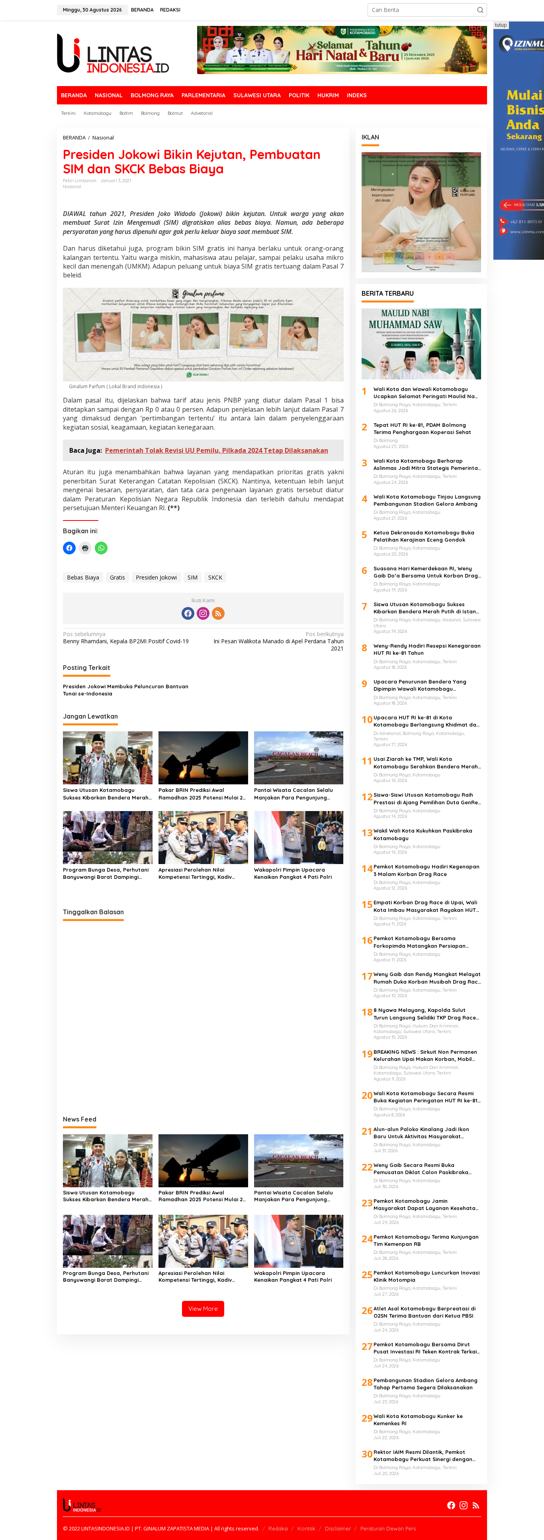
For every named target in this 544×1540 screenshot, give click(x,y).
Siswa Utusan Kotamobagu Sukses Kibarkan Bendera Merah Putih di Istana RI (106, 794)
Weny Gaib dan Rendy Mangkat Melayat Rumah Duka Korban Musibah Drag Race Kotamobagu (427, 978)
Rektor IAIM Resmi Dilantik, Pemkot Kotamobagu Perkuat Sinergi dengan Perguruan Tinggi (423, 1456)
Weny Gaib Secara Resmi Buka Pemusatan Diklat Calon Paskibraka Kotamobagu (421, 1169)
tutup (501, 25)
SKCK (215, 577)
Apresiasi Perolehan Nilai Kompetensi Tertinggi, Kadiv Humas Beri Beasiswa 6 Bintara (200, 873)
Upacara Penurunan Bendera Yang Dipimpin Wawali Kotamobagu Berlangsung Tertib (420, 685)
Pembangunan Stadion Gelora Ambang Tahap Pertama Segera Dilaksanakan (425, 1384)
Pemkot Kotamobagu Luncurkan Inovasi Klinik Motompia (426, 1276)
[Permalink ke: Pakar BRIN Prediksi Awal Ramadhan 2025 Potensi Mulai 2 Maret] (203, 757)
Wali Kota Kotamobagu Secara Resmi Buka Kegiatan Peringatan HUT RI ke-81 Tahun (425, 1097)
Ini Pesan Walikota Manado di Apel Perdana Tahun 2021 (278, 641)
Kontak (306, 1528)
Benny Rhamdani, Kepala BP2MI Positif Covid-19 (126, 638)
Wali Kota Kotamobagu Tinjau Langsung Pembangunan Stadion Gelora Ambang (427, 500)
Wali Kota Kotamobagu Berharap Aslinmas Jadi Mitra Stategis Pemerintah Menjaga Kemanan (427, 464)
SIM (193, 577)
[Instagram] (203, 613)
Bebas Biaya (83, 577)
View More (203, 1308)
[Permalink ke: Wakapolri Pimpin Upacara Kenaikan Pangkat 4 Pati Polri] (299, 837)
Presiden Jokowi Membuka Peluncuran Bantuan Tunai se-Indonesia (125, 690)
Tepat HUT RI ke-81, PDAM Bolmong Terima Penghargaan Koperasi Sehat (422, 428)
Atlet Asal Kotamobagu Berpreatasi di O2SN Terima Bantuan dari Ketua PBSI (425, 1312)
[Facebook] (188, 613)
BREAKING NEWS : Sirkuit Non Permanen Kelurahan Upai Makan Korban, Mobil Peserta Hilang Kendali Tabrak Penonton (425, 1056)
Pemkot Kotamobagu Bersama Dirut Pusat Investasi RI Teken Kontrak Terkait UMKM (426, 1348)
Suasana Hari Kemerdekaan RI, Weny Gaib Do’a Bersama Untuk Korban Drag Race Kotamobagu (426, 572)
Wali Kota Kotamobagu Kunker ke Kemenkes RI (418, 1419)
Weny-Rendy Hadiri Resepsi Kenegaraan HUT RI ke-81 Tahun (427, 649)
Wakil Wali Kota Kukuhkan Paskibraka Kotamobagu (423, 834)
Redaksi (278, 1528)
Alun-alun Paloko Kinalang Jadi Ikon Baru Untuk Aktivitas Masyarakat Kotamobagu (421, 1133)
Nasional (72, 186)
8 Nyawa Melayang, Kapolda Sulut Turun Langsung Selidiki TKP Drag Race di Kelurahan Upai (425, 1014)
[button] (480, 10)
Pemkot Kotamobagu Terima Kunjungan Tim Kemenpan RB (426, 1240)
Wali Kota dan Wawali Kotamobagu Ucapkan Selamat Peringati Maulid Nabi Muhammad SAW (426, 393)
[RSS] (218, 613)
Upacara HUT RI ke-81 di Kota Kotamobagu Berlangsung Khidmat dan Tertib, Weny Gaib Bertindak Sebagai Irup (426, 721)
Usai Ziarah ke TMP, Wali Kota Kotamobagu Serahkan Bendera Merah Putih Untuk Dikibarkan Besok (426, 763)
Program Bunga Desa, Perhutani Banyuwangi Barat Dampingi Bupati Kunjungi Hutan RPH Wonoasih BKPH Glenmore (106, 873)
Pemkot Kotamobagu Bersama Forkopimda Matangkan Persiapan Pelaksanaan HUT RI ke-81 (420, 942)
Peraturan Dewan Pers (388, 1528)
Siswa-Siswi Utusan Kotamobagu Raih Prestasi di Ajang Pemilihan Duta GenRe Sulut (426, 798)
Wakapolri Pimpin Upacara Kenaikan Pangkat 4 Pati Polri (293, 873)
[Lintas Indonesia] (113, 52)
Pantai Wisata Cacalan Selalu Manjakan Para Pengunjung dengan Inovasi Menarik (293, 794)
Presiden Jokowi (156, 577)
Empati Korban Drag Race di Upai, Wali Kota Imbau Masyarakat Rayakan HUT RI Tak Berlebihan (425, 906)
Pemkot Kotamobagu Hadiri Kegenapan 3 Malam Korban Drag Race (426, 870)
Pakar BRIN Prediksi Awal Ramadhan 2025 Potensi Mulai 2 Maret (201, 794)
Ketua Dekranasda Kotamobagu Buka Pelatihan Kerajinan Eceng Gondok (424, 536)
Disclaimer (338, 1528)
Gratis (117, 577)
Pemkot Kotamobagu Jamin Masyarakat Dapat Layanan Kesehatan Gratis (426, 1205)
